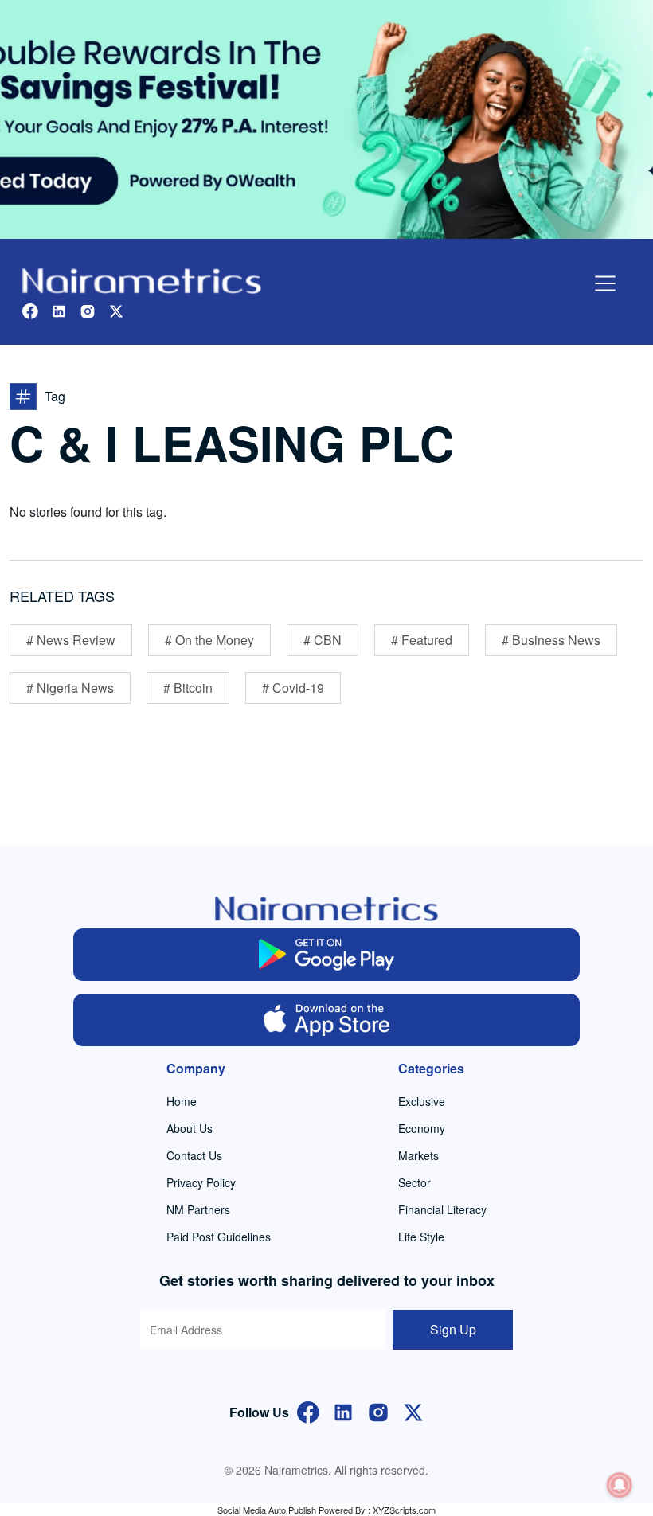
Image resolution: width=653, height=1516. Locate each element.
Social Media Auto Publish (266, 1509)
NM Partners (198, 1209)
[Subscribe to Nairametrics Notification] (619, 1485)
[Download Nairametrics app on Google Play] (327, 954)
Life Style (421, 1236)
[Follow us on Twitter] (116, 309)
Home (181, 1101)
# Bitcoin (188, 687)
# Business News (551, 640)
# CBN (322, 640)
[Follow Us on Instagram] (378, 1410)
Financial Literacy (442, 1209)
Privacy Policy (201, 1182)
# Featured (421, 640)
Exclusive (421, 1101)
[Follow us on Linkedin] (59, 309)
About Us (189, 1128)
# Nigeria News (70, 687)
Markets (418, 1155)
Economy (421, 1128)
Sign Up (453, 1329)
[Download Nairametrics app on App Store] (327, 1020)
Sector (414, 1182)
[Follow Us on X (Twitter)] (413, 1410)
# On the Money (209, 640)
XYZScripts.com (404, 1509)
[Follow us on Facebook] (30, 309)
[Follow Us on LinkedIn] (343, 1410)
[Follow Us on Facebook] (308, 1410)
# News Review (70, 640)
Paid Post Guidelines (218, 1236)
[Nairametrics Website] (141, 279)
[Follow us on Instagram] (88, 309)
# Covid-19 (293, 687)
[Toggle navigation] (605, 283)
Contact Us (194, 1155)
